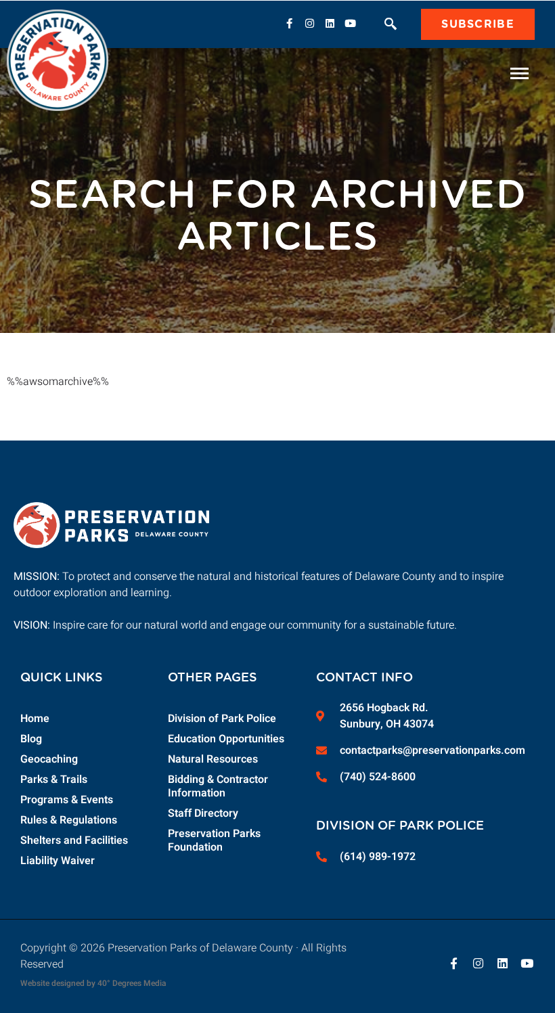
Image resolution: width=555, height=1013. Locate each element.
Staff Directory (203, 813)
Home (34, 719)
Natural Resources (213, 759)
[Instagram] (309, 23)
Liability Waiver (57, 861)
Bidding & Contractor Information (218, 786)
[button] (390, 25)
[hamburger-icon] (519, 73)
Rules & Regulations (68, 820)
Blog (31, 739)
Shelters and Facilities (74, 840)
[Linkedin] (329, 23)
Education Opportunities (226, 739)
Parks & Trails (53, 779)
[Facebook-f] (289, 23)
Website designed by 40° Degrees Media (93, 983)
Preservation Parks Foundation (214, 840)
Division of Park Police (222, 719)
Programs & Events (66, 800)
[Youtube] (350, 23)
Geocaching (49, 759)
